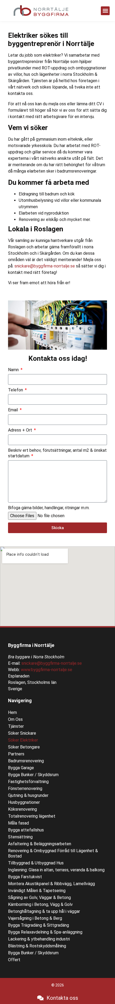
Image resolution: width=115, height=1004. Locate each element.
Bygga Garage (21, 767)
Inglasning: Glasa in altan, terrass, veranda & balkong (56, 869)
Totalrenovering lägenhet (31, 816)
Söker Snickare (22, 733)
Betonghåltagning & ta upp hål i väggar (44, 911)
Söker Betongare (24, 747)
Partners (16, 753)
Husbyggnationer (24, 802)
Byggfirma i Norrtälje (31, 645)
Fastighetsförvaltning (28, 781)
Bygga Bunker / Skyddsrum (33, 774)
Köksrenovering (22, 809)
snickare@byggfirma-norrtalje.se (44, 266)
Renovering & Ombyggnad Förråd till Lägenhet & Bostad (53, 853)
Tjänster (16, 726)
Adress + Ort (20, 430)
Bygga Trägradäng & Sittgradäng (38, 925)
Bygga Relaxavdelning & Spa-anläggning (45, 932)
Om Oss (15, 719)
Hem (12, 712)
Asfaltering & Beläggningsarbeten (39, 843)
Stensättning (20, 836)
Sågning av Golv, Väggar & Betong (39, 897)
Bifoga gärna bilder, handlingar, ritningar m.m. (49, 507)
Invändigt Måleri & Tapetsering (37, 890)
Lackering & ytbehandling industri (39, 939)
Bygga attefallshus (26, 830)
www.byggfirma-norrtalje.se (46, 669)
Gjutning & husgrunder (28, 795)
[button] (105, 10)
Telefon (16, 389)
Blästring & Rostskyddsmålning (37, 945)
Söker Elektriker (23, 740)
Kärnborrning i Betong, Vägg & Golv (40, 904)
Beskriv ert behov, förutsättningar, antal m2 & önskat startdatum (57, 453)
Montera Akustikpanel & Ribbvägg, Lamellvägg (51, 883)
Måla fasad (18, 823)
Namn (14, 369)
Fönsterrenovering (25, 788)
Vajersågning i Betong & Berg (35, 918)
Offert (14, 959)
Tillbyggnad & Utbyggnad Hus (36, 862)
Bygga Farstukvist (25, 876)
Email (13, 409)
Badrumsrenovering (26, 760)
